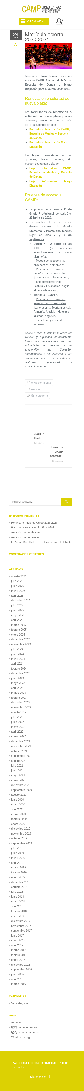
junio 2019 (17, 853)
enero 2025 (18, 634)
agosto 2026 (18, 576)
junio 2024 (17, 654)
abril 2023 (17, 688)
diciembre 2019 (20, 828)
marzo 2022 (18, 736)
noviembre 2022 (21, 707)
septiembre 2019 (21, 843)
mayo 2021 (18, 775)
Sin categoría (39, 395)
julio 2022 (17, 717)
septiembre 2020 (21, 790)
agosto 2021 (18, 760)
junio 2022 (17, 722)
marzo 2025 (18, 625)
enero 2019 (18, 877)
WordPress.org (20, 1037)
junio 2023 (17, 678)
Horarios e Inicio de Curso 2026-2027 (34, 522)
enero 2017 (18, 959)
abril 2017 (17, 945)
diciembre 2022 (20, 702)
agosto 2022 (18, 712)
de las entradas (24, 1027)
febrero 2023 (19, 697)
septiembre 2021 (21, 755)
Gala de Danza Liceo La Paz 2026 (32, 527)
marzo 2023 (18, 692)
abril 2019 (17, 862)
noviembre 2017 (21, 925)
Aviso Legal (20, 1062)
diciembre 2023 (20, 673)
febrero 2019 (19, 872)
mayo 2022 (18, 726)
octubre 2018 (19, 887)
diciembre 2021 (20, 741)
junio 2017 (17, 935)
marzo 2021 (18, 780)
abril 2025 (17, 620)
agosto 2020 (18, 794)
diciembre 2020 (20, 785)
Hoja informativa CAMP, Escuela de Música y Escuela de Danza (50, 172)
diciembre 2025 (20, 600)
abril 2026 (17, 595)
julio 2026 (17, 581)
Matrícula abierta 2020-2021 (44, 36)
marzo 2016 (18, 984)
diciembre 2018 (20, 882)
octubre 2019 (19, 838)
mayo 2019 (18, 857)
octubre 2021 (19, 751)
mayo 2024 (18, 658)
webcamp (37, 389)
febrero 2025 (19, 629)
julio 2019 (17, 848)
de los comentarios (26, 1032)
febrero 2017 (19, 955)
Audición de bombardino (26, 532)
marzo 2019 (18, 867)
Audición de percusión (25, 537)
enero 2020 (18, 823)
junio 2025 (17, 610)
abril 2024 (17, 663)
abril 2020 (17, 809)
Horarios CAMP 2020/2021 (56, 454)
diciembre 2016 (20, 964)
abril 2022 (17, 731)
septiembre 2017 (21, 930)
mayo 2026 (18, 590)
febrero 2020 (19, 819)
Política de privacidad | (44, 1062)
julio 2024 (17, 649)
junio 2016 (17, 974)
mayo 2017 (18, 940)
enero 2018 (18, 916)
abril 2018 (17, 906)
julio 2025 (17, 605)
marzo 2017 (18, 950)
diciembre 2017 (20, 920)
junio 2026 (17, 586)
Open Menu (36, 21)
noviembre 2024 (21, 644)
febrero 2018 (19, 911)
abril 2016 (17, 979)
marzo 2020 (18, 814)
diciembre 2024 (20, 639)
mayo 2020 (18, 804)
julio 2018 (17, 891)
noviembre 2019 (21, 833)
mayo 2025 (18, 615)
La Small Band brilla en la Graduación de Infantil (41, 542)
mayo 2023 (18, 683)
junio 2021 (17, 770)
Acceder (16, 1022)
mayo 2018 (18, 901)
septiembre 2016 (21, 969)
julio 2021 (17, 765)
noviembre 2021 (21, 746)
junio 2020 (17, 799)
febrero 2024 (19, 668)
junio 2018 (17, 896)
